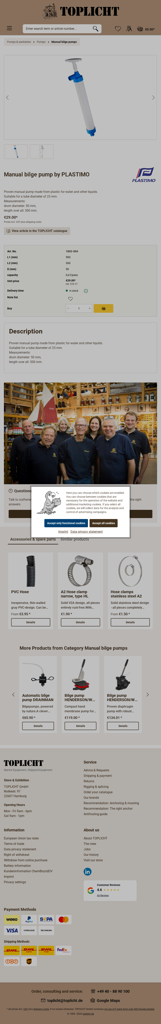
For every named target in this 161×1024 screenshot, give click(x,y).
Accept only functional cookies (66, 523)
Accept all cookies (103, 523)
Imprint (63, 532)
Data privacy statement (86, 532)
